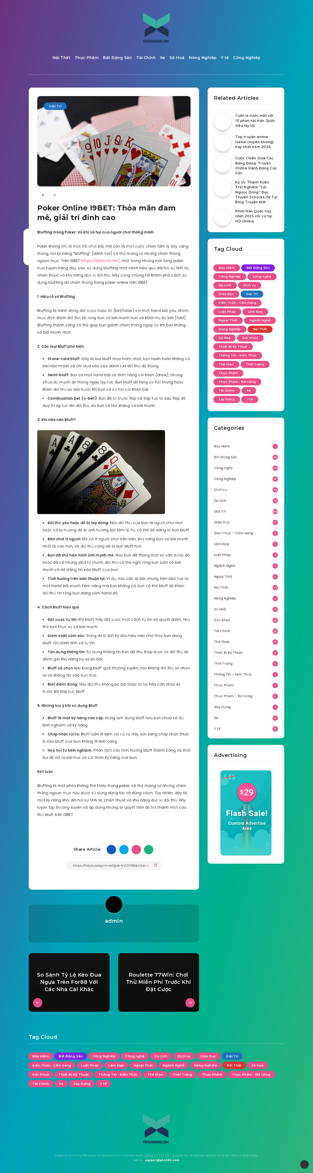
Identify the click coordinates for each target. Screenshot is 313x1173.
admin (114, 921)
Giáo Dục (226, 294)
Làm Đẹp (255, 312)
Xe (162, 57)
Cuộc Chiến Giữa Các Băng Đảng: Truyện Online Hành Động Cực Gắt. (256, 165)
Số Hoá (176, 57)
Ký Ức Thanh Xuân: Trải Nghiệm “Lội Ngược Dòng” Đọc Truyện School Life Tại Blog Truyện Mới (256, 192)
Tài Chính (146, 57)
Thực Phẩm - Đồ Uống (237, 382)
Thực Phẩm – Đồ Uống (233, 696)
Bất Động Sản (117, 57)
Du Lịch (225, 285)
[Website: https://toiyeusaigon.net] (114, 932)
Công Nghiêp (247, 57)
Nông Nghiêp (203, 57)
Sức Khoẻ (250, 338)
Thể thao (226, 364)
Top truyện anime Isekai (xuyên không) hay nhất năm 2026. (254, 142)
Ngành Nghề (259, 320)
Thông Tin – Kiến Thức (233, 674)
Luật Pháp (227, 312)
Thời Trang (255, 364)
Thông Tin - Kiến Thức (238, 355)
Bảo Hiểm (227, 268)
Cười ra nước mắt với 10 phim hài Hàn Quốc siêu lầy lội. (255, 120)
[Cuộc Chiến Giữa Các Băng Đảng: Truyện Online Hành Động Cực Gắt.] (222, 164)
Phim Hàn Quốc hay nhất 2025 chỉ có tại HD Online (253, 216)
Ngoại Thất (228, 320)
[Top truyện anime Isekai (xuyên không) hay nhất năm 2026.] (222, 142)
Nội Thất (61, 57)
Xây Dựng (227, 399)
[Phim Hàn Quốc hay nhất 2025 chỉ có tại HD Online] (222, 217)
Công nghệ (262, 276)
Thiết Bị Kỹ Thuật (233, 347)
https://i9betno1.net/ (100, 260)
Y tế (225, 57)
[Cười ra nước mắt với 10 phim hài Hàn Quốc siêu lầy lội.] (222, 121)
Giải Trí (55, 106)
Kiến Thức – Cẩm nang (233, 533)
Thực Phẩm (87, 57)
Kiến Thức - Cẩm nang (237, 303)
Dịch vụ (249, 285)
